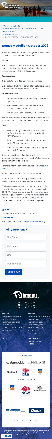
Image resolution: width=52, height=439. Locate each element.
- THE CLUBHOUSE (34, 333)
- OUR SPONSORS (8, 325)
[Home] (11, 5)
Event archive (12, 34)
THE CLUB (5, 314)
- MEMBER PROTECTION (36, 322)
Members (15, 26)
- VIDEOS (31, 344)
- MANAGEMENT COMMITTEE (12, 316)
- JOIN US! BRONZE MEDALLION (39, 316)
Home (5, 26)
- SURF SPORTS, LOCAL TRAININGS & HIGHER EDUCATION (36, 327)
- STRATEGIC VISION (9, 319)
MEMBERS (31, 314)
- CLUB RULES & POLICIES (11, 322)
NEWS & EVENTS (33, 338)
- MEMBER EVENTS (34, 341)
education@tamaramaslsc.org (31, 221)
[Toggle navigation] (47, 5)
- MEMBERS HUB (33, 319)
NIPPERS (5, 338)
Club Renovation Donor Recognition (26, 421)
